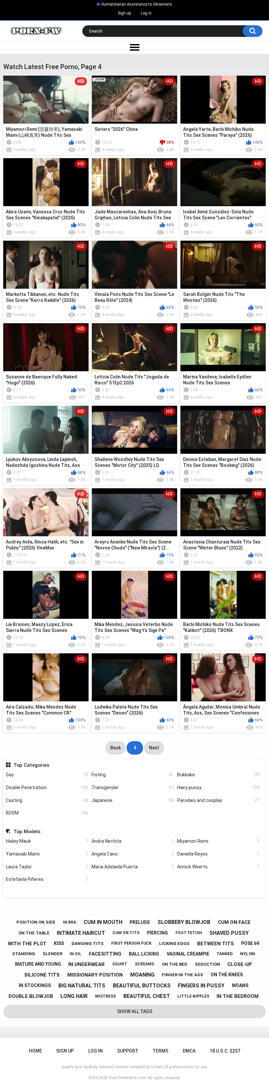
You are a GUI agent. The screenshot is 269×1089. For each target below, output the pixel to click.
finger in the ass (182, 974)
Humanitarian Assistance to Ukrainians (136, 4)
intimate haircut (81, 933)
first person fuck (131, 943)
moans (240, 985)
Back (115, 747)
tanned (225, 954)
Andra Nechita (133, 841)
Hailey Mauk (47, 841)
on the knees (227, 974)
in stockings (35, 985)
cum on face (234, 922)
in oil (75, 954)
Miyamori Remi (218, 841)
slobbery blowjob (183, 922)
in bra (69, 922)
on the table (34, 933)
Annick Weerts (218, 866)
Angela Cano (133, 854)
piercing (157, 932)
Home (35, 1050)
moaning (142, 975)
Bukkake (218, 774)
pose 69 (250, 943)
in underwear (86, 964)
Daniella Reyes (218, 854)
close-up (239, 964)
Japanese (133, 800)
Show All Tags (134, 1011)
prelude (140, 922)
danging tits (88, 943)
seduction (207, 964)
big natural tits (81, 985)
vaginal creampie (188, 953)
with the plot (27, 944)
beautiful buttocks (142, 985)
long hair (74, 996)
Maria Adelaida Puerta (133, 866)
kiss (59, 943)
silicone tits (42, 975)
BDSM (47, 812)
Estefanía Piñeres (47, 879)
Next (154, 747)
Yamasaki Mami (47, 854)
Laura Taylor (47, 866)
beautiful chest (146, 996)
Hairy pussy (218, 787)
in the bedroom (238, 996)
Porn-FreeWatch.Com (127, 1078)
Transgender (133, 787)
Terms (160, 1050)
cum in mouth (103, 922)
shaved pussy (229, 933)
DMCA (189, 1050)
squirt (119, 964)
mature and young (38, 964)
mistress (105, 996)
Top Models (26, 832)
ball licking (144, 953)
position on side (35, 922)
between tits (215, 944)
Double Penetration (47, 787)
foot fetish (189, 933)
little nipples (193, 996)
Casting (47, 800)
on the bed (174, 964)
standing (23, 953)
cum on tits (126, 933)
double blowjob (31, 996)
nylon (247, 953)
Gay (47, 774)
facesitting (105, 954)
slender (52, 953)
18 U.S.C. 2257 (225, 1050)
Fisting (133, 774)
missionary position (95, 975)
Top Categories (31, 765)
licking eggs (174, 943)
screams (144, 964)
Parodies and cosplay (218, 800)
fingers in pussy (201, 985)
